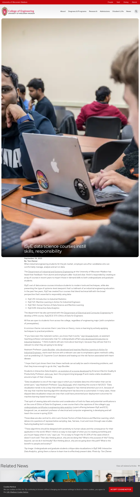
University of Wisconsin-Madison (14, 2)
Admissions (105, 11)
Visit (118, 2)
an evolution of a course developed (73, 371)
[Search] (135, 11)
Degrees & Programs (78, 11)
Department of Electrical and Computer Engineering (87, 312)
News (128, 11)
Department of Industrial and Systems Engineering (50, 271)
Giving (126, 2)
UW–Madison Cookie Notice (17, 492)
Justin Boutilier (48, 349)
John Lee (48, 374)
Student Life (118, 11)
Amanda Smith (91, 336)
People (110, 2)
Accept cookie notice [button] (121, 489)
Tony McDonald (65, 384)
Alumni (134, 2)
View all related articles (126, 466)
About (63, 11)
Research (93, 11)
